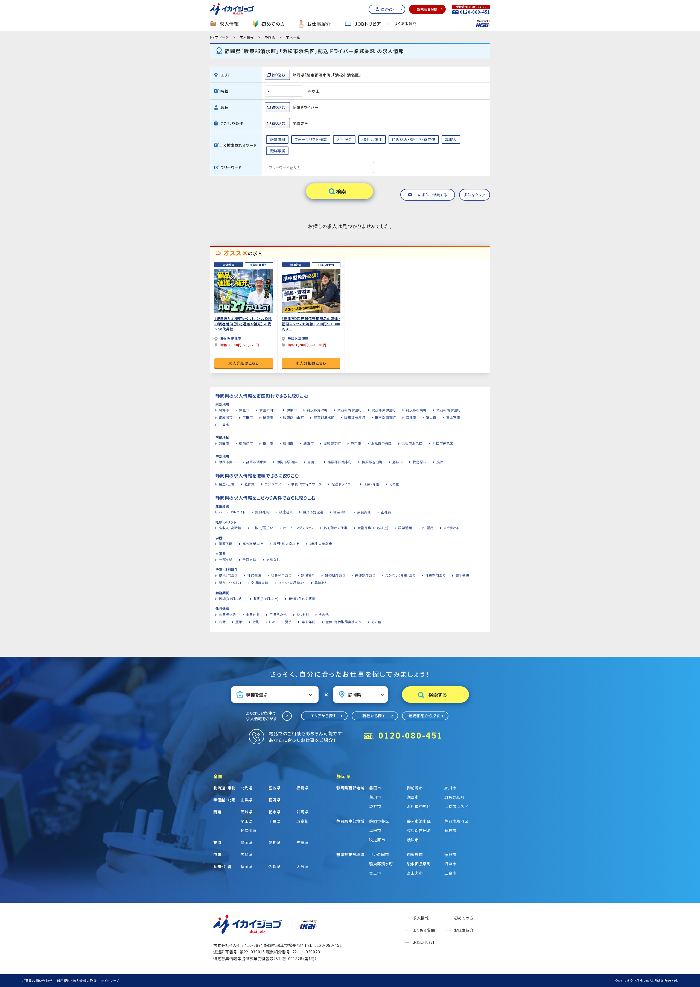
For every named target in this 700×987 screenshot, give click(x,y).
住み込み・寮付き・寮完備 (414, 139)
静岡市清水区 (256, 461)
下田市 (248, 417)
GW (272, 621)
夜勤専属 (277, 150)
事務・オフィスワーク (306, 484)
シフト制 (303, 614)
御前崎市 (246, 443)
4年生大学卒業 (320, 543)
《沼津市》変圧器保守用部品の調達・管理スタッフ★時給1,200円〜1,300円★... (311, 324)
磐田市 (224, 443)
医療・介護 (372, 484)
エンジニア (273, 484)
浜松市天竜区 (442, 443)
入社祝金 (344, 139)
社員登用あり (281, 575)
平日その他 (278, 614)
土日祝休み (227, 614)
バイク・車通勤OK (291, 582)
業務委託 (364, 511)
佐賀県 (275, 866)
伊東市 (292, 410)
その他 (394, 484)
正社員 (386, 511)
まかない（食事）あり (400, 575)
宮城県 (275, 787)
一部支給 (226, 559)
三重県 (302, 842)
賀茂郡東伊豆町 (384, 410)
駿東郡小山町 (293, 417)
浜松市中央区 (381, 443)
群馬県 (302, 812)
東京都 (302, 821)
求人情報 (229, 24)
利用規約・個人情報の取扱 (77, 980)
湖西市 (308, 443)
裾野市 (268, 417)
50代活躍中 (371, 139)
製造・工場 (227, 484)
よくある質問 (406, 24)
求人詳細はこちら (243, 363)
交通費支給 (260, 582)
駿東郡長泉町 (354, 417)
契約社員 (262, 511)
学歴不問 (226, 543)
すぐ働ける (452, 527)
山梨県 (247, 800)
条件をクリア (474, 194)
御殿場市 (226, 417)
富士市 (431, 417)
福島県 (302, 787)
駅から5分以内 (230, 582)
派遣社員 (286, 511)
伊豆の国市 (268, 410)
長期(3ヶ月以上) (265, 598)
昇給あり (321, 582)
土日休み (253, 614)
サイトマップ (110, 980)
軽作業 (249, 484)
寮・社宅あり (228, 575)
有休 (222, 621)
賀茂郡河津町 (317, 410)
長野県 (275, 800)
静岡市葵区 (227, 461)
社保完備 (254, 575)
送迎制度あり (365, 575)
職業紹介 (340, 511)
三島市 (224, 424)
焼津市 (441, 461)
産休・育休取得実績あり (343, 621)
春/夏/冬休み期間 (302, 598)
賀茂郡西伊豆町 (349, 410)
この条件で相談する (431, 194)
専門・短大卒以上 (286, 543)
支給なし (273, 559)
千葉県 (275, 821)
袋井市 (356, 443)
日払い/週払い (262, 527)
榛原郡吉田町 (372, 461)
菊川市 (288, 443)
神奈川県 (249, 830)
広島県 (247, 854)
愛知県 (275, 842)
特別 (255, 621)
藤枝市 (397, 461)
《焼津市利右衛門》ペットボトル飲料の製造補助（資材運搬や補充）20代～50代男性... (243, 324)
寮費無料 (277, 139)
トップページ (219, 37)
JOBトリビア (368, 24)
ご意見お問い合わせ (37, 980)
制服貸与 (308, 575)
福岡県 (247, 866)
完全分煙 (462, 575)
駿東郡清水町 (324, 417)
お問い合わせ (424, 942)
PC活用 (428, 527)
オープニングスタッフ (298, 527)
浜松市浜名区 (412, 443)
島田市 (312, 461)
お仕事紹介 (319, 24)
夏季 (288, 621)
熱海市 (224, 410)
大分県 (302, 866)
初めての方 (273, 24)
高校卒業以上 (253, 543)
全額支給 (249, 559)
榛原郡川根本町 (340, 461)
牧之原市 (420, 461)
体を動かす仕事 (336, 527)
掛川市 (268, 443)
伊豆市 (244, 410)
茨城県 (247, 812)
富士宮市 (453, 417)
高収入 (451, 139)
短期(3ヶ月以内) (231, 598)
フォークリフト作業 (310, 139)
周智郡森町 (332, 443)
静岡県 (270, 37)
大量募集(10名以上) (373, 527)
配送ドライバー (342, 484)
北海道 (247, 787)
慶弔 (238, 621)
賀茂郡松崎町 (416, 410)
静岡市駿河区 (287, 461)
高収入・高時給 (230, 527)
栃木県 (275, 812)
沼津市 (411, 417)
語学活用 (405, 527)
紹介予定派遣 (313, 511)
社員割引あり (435, 575)
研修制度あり (335, 575)
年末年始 (309, 621)
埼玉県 (247, 821)
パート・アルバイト (232, 511)
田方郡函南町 (385, 417)
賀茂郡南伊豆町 (448, 410)
